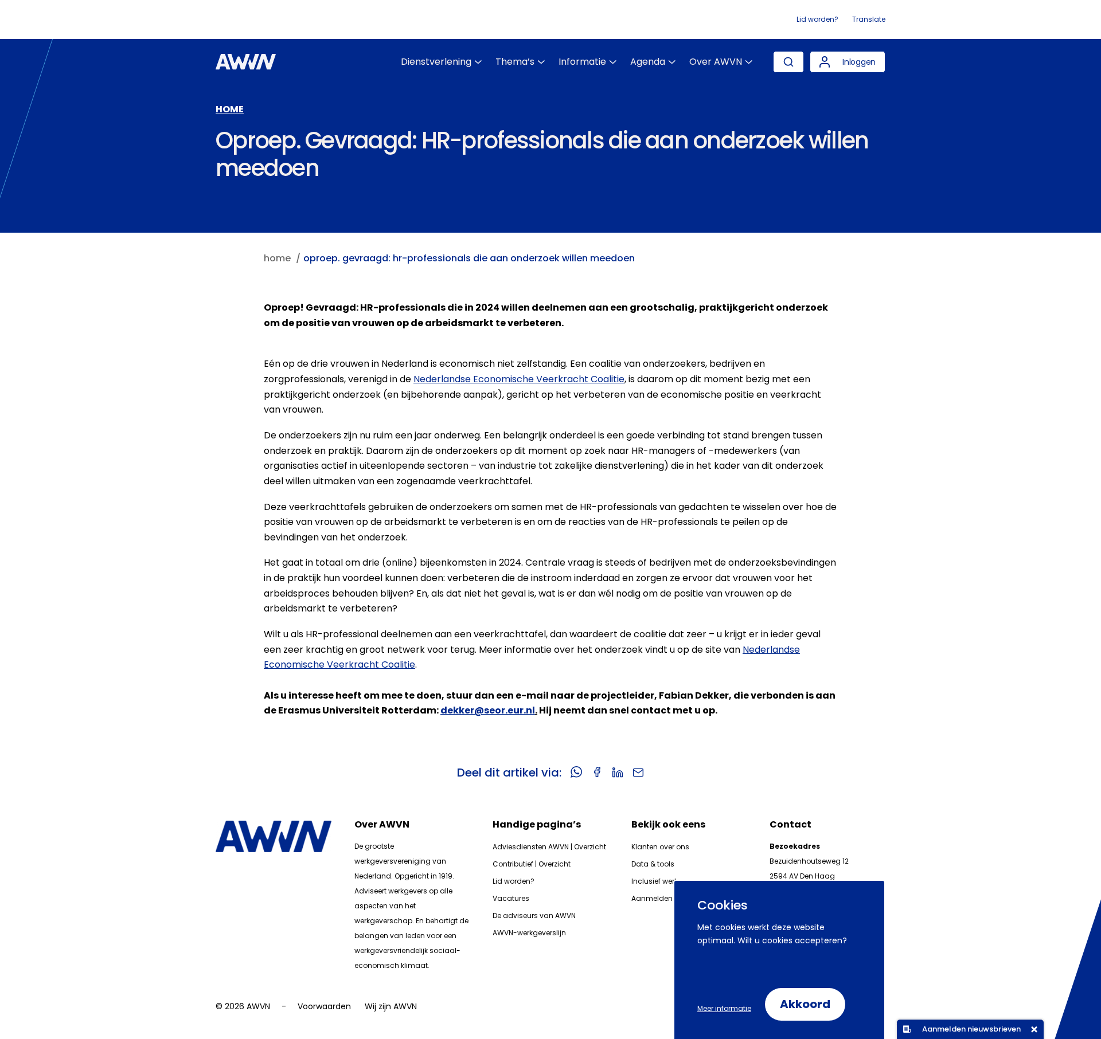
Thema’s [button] (514, 62)
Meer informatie (724, 1008)
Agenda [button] (647, 62)
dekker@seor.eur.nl (487, 710)
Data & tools (652, 864)
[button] (847, 62)
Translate (868, 19)
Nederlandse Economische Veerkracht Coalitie (518, 379)
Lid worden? (817, 19)
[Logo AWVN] (246, 62)
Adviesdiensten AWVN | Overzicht (549, 847)
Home (230, 109)
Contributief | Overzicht (532, 864)
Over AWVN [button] (715, 62)
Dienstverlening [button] (436, 62)
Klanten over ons (660, 847)
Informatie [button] (582, 62)
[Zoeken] (788, 62)
